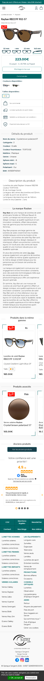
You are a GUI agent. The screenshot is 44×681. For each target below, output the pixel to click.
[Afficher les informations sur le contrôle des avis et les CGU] (35, 479)
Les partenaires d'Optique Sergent (31, 595)
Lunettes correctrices (10, 544)
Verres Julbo (7, 597)
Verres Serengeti (8, 607)
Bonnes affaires (30, 575)
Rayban (17, 14)
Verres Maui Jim (8, 616)
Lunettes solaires (9, 541)
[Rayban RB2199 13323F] (18, 351)
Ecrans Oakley (7, 621)
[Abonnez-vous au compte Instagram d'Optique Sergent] (22, 660)
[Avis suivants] (42, 495)
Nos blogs (22, 529)
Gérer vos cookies (31, 628)
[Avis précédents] (2, 495)
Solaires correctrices (10, 548)
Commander (22, 76)
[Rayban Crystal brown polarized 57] (18, 413)
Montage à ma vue (22, 69)
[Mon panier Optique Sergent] (41, 8)
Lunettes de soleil (6, 14)
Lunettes (27, 588)
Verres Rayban (8, 592)
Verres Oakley (7, 587)
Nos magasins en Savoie (31, 614)
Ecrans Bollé (7, 626)
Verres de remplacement (30, 567)
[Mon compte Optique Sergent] (36, 8)
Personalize (31, 678)
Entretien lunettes (31, 563)
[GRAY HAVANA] (16, 85)
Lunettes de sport (31, 560)
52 (6, 96)
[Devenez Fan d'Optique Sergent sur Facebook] (17, 660)
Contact (7, 529)
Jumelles (27, 543)
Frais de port (29, 610)
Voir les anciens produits (22, 449)
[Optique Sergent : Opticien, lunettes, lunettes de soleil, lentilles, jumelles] (22, 8)
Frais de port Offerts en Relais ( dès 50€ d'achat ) (22, 2)
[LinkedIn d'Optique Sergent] (27, 660)
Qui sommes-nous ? (32, 619)
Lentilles (27, 557)
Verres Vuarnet (8, 602)
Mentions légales (22, 522)
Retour (27, 603)
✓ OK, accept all (15, 678)
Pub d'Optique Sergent (30, 623)
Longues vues (29, 540)
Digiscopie (28, 547)
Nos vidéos (37, 529)
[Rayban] (11, 328)
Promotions (30, 572)
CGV (7, 522)
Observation (29, 591)
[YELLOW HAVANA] (7, 85)
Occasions (28, 579)
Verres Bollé (6, 611)
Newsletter (37, 522)
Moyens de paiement (32, 607)
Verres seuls (29, 553)
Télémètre (28, 550)
